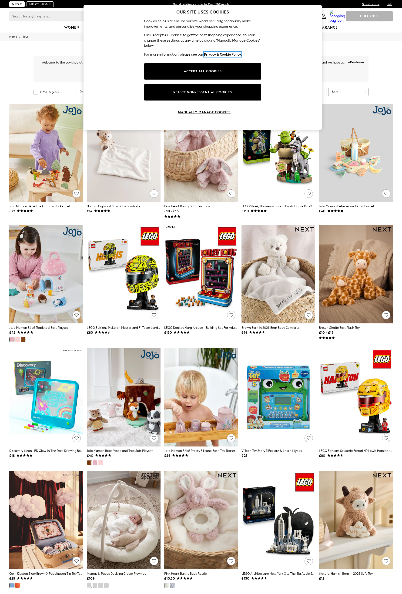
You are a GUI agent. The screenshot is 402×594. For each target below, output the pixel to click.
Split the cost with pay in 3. (201, 4)
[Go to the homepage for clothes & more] (17, 4)
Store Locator (370, 4)
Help (389, 4)
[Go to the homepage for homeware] (40, 4)
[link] (323, 16)
